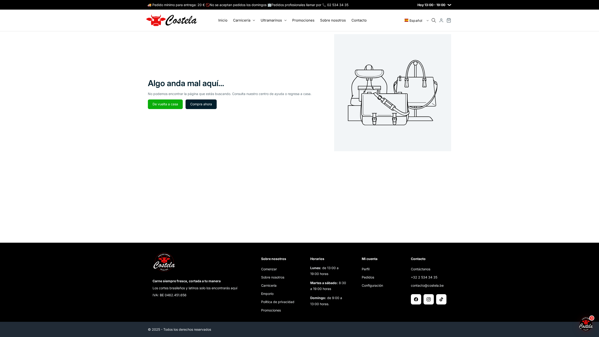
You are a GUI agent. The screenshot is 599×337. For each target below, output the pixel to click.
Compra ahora (201, 104)
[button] (244, 20)
